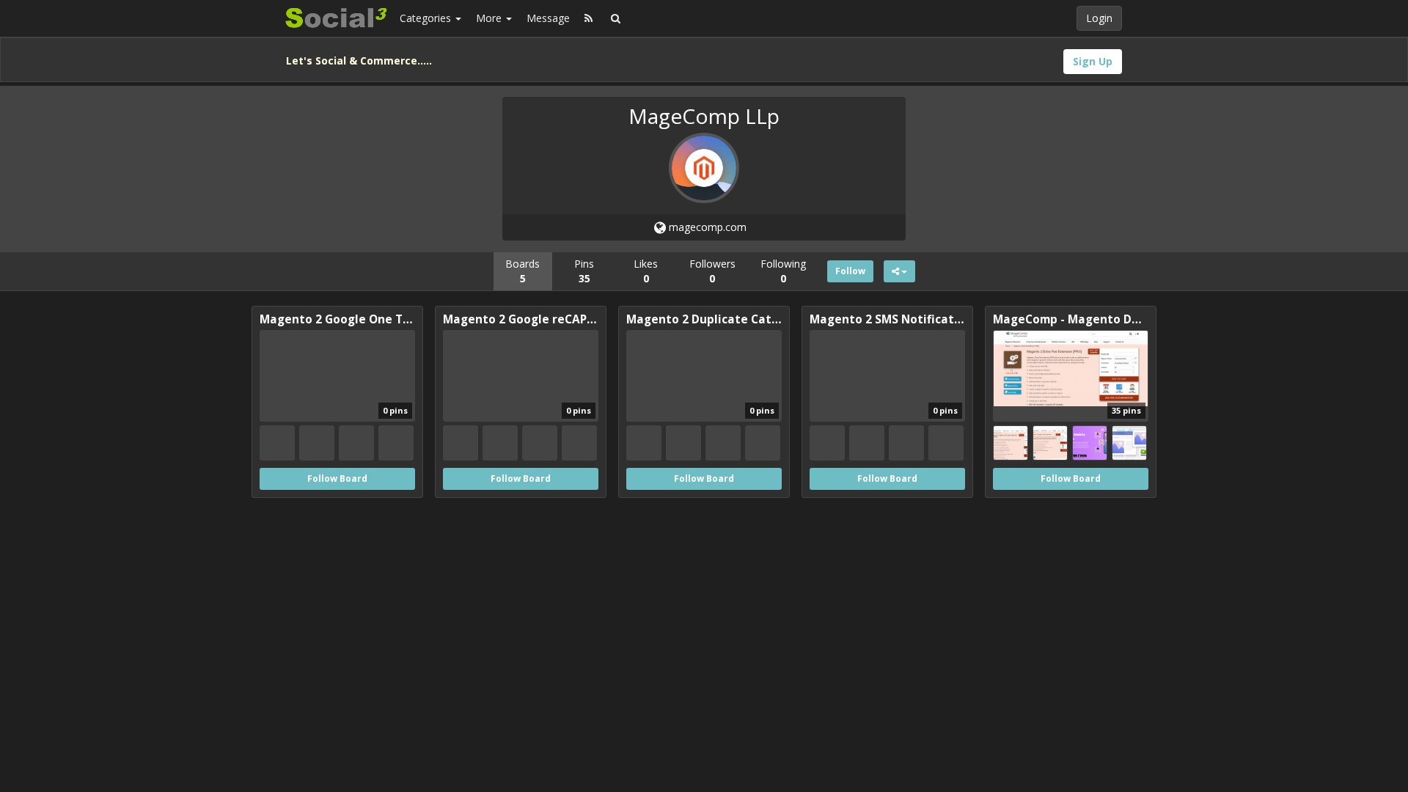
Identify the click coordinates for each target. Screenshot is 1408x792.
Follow (850, 271)
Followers (712, 271)
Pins (584, 271)
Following (783, 271)
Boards (522, 271)
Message (548, 18)
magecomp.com (706, 227)
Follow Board (337, 478)
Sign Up (1092, 61)
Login (1099, 18)
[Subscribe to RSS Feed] (588, 18)
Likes (646, 271)
